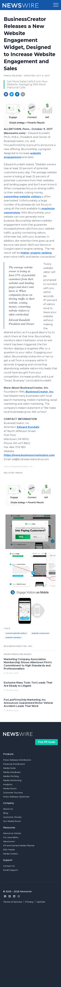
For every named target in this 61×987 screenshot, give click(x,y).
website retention (13, 638)
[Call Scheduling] (30, 569)
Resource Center (12, 833)
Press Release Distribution (17, 760)
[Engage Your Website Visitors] (30, 531)
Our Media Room (12, 821)
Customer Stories (12, 817)
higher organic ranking (36, 252)
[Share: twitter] (12, 94)
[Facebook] (5, 896)
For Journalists (10, 837)
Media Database (11, 772)
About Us (8, 809)
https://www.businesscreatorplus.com (29, 455)
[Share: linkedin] (17, 94)
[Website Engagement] (30, 125)
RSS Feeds (9, 849)
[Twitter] (10, 896)
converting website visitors (23, 196)
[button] (55, 5)
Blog (5, 813)
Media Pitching (11, 776)
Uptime (41, 901)
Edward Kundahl (28, 427)
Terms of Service (12, 901)
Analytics (8, 784)
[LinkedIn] (14, 896)
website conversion (40, 633)
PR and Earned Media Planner (19, 845)
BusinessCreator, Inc (39, 391)
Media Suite (9, 768)
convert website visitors (16, 633)
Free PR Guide (46, 742)
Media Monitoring (12, 780)
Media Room (10, 788)
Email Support (10, 870)
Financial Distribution (14, 764)
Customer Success (13, 792)
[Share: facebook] (6, 94)
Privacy (29, 901)
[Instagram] (19, 896)
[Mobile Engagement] (30, 607)
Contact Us (9, 866)
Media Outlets (10, 853)
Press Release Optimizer (16, 796)
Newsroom (9, 841)
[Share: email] (23, 94)
